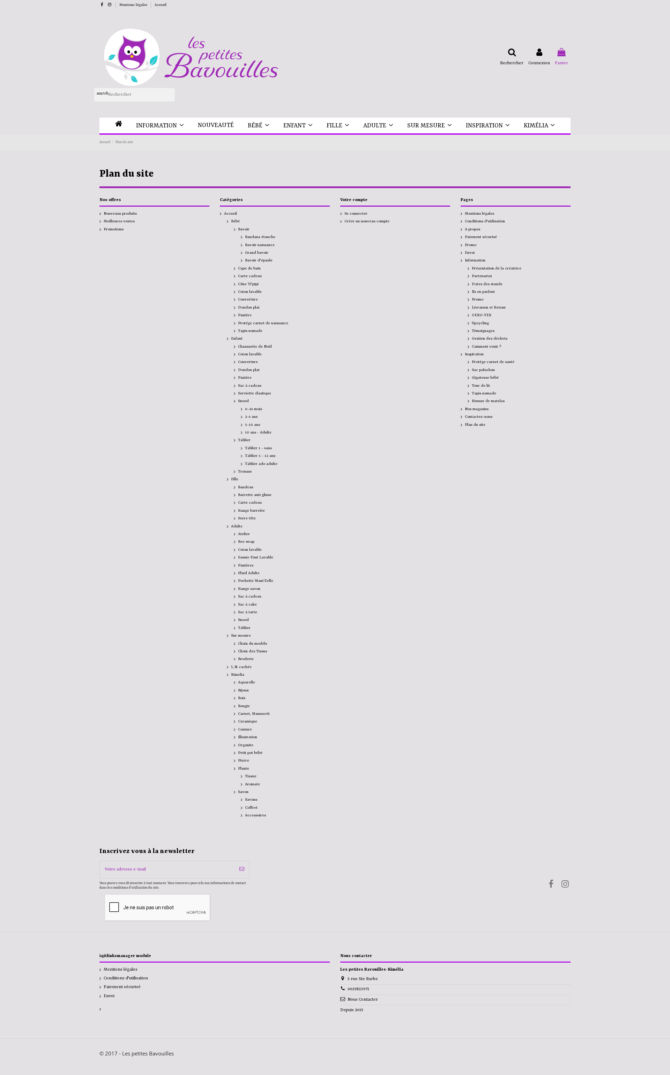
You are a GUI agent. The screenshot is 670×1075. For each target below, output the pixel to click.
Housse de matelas (488, 401)
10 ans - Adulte (258, 432)
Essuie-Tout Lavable (255, 557)
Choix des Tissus (252, 651)
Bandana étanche (260, 237)
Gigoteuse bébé (485, 378)
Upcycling (480, 323)
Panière (245, 315)
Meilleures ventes (119, 221)
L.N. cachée (241, 667)
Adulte (237, 526)
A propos (472, 229)
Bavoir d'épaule (259, 260)
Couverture (248, 299)
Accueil (160, 5)
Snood (243, 401)
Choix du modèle (252, 644)
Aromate (252, 784)
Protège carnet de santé (493, 362)
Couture (245, 729)
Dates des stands (487, 284)
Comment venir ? (486, 346)
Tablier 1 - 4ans (258, 448)
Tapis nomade (250, 331)
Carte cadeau (250, 276)
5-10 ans (252, 425)
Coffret (251, 808)
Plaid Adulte (249, 573)
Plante (243, 768)
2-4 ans (251, 417)
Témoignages (483, 331)
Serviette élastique (254, 393)
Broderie (246, 659)
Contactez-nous (478, 417)
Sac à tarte (247, 612)
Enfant (237, 338)
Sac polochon (483, 370)
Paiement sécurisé (481, 237)
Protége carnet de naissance (263, 323)
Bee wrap (246, 542)
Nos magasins (477, 409)
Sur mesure (241, 635)
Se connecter (355, 214)
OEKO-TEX (481, 315)
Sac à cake (247, 604)
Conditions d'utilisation (485, 221)
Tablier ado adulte (261, 464)
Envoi (470, 253)
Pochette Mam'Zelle (255, 581)
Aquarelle (246, 682)
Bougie (244, 706)
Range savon (249, 589)
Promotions (114, 229)
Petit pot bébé (250, 753)
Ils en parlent (483, 292)
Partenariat (482, 276)
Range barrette (251, 511)
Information (475, 260)
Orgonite (245, 745)
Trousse (245, 471)
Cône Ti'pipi (248, 284)
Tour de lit (481, 386)
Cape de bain (249, 268)
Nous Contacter (363, 999)
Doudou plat (249, 307)
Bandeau (245, 487)
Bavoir (244, 229)
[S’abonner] (241, 869)
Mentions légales (133, 5)
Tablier (244, 440)
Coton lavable (250, 292)
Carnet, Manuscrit (254, 714)
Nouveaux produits (120, 214)
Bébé (235, 221)
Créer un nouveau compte (366, 221)
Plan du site (475, 425)
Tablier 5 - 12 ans (260, 456)
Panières (245, 565)
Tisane (250, 776)
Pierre (243, 760)
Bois (241, 698)
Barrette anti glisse (254, 495)
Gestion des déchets (489, 338)
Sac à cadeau (249, 386)
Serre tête (247, 518)
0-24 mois (253, 409)
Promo (470, 245)
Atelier (244, 534)
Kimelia (237, 675)
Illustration (247, 737)
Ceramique (247, 721)
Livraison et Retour (489, 307)
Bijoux (243, 690)
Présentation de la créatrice (496, 268)
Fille (234, 479)
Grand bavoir (256, 253)
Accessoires (255, 815)
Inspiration (474, 354)
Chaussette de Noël (255, 346)
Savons (251, 800)
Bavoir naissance (260, 245)
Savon (243, 792)
